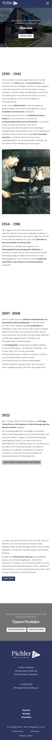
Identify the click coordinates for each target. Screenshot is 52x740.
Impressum (35, 731)
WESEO (30, 736)
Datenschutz (17, 731)
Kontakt (26, 713)
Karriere (26, 710)
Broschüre (26, 717)
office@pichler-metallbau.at (26, 687)
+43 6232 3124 (26, 684)
